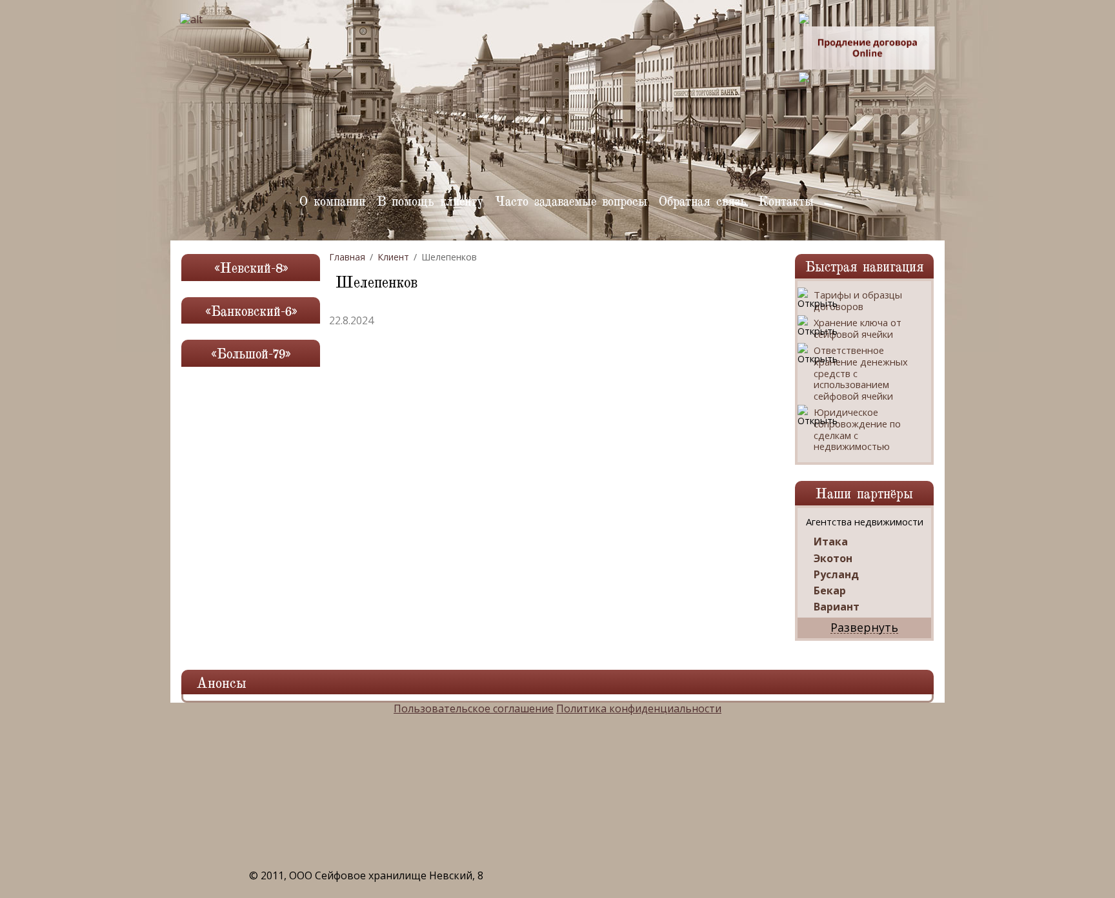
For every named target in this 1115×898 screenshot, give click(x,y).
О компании (332, 200)
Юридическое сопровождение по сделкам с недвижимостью (857, 429)
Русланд (836, 575)
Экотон (833, 558)
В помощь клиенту (430, 200)
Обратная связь (703, 200)
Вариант (836, 607)
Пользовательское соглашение (474, 708)
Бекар (830, 591)
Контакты (786, 200)
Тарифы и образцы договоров (858, 300)
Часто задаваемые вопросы (571, 200)
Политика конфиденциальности (638, 708)
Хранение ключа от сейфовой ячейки (857, 328)
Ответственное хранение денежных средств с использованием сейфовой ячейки (861, 373)
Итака (831, 542)
